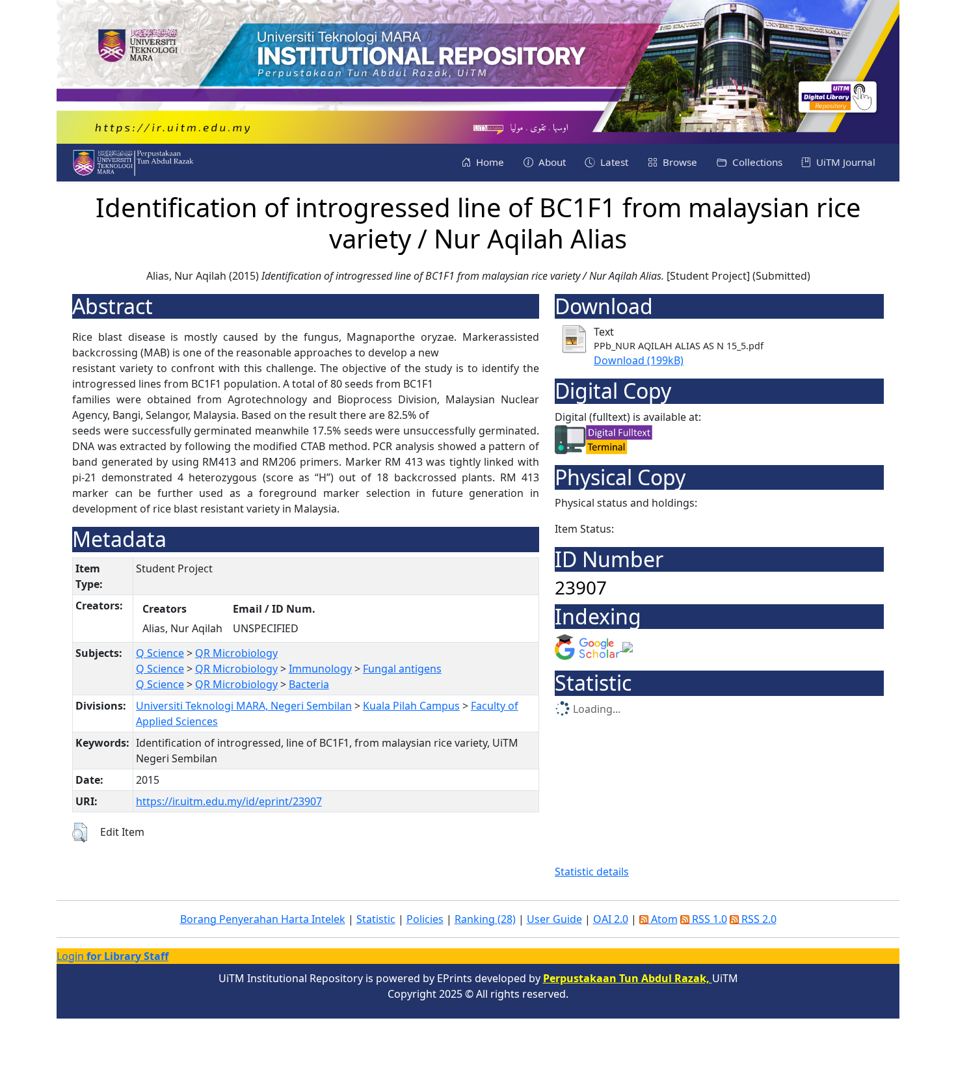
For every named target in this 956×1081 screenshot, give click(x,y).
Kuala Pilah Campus (411, 706)
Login (112, 956)
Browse (678, 161)
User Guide (554, 919)
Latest (613, 161)
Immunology (320, 668)
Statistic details (592, 871)
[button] (79, 832)
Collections (756, 161)
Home (488, 161)
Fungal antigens (402, 668)
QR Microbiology (236, 653)
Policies (425, 919)
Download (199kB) (639, 360)
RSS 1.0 (708, 919)
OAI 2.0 (610, 919)
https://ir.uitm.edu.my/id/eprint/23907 (229, 801)
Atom (663, 919)
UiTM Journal (844, 161)
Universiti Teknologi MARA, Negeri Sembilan (244, 706)
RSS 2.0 (758, 919)
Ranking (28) (485, 919)
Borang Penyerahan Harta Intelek (262, 919)
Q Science (160, 653)
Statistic (375, 919)
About (551, 161)
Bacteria (309, 684)
